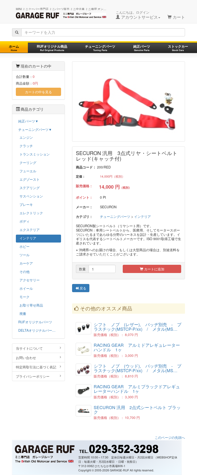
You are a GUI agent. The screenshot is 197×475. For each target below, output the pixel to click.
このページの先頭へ (170, 437)
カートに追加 (153, 268)
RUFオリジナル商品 (52, 48)
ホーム (14, 48)
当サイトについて (29, 348)
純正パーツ (141, 48)
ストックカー (178, 48)
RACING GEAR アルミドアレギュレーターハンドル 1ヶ (137, 347)
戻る (82, 288)
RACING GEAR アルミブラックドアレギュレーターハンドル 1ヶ (137, 388)
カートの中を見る (38, 91)
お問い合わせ (26, 357)
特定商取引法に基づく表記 (36, 367)
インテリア (142, 216)
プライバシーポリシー (32, 376)
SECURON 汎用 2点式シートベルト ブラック (137, 409)
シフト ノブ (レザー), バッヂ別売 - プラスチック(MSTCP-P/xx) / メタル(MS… (137, 326)
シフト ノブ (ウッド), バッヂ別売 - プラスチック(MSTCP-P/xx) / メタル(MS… (137, 368)
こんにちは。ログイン (137, 15)
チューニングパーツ (100, 48)
